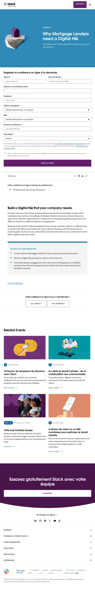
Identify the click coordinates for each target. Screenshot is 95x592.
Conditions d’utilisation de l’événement (70, 144)
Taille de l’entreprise (12, 106)
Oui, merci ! (36, 304)
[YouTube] (55, 521)
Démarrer (80, 4)
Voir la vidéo (47, 163)
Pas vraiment (58, 304)
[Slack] (10, 4)
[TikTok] (60, 521)
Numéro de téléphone (13, 125)
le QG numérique (15, 283)
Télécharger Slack (20, 571)
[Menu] (89, 4)
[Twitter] (75, 176)
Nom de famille (55, 77)
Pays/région (9, 134)
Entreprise (8, 96)
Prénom (7, 77)
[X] (50, 521)
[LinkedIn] (83, 176)
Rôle (6, 115)
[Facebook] (79, 176)
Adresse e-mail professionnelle (16, 87)
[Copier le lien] (86, 176)
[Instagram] (40, 521)
